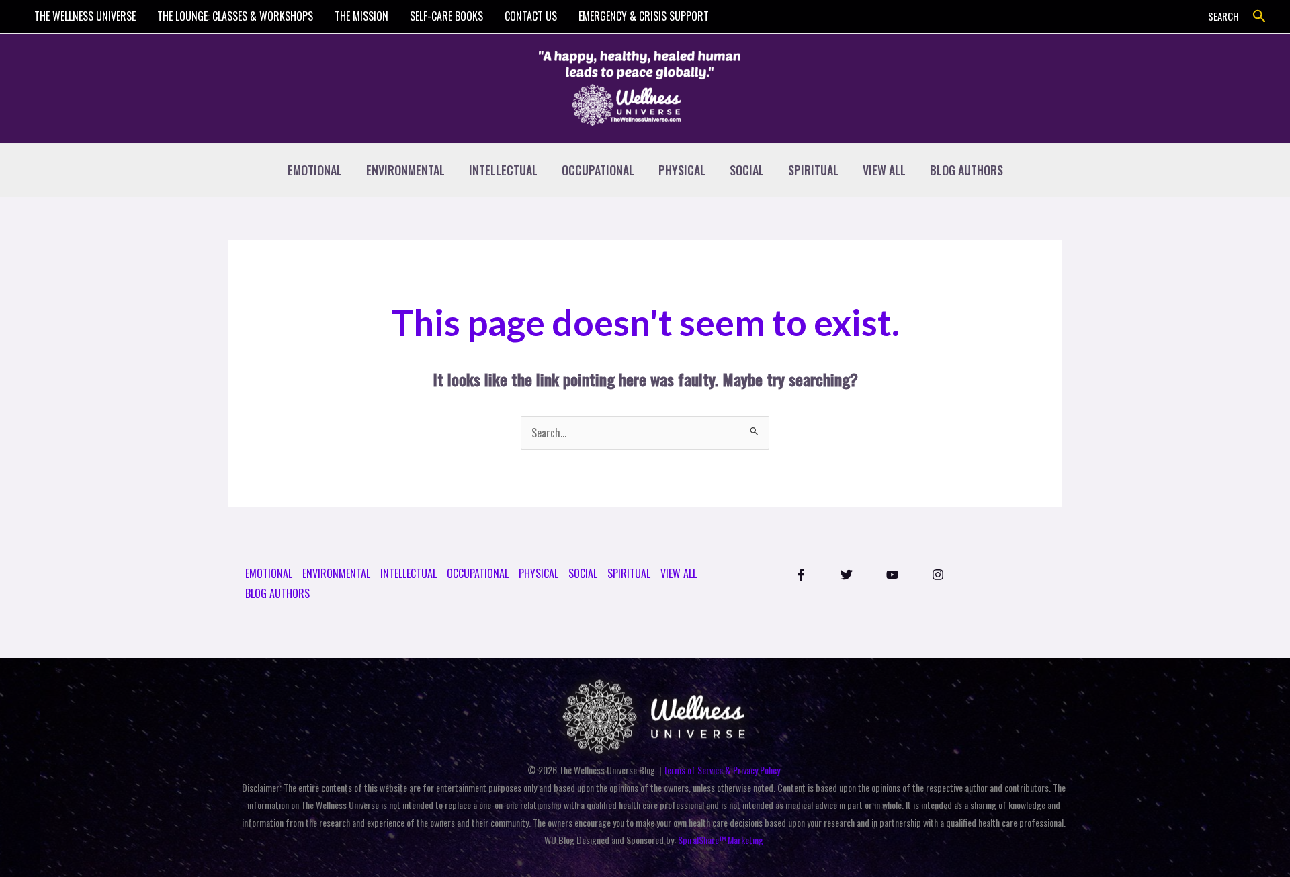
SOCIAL (747, 170)
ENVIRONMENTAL (405, 170)
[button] (1259, 16)
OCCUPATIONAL (598, 170)
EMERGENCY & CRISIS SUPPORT (643, 16)
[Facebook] (801, 575)
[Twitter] (847, 575)
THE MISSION (361, 16)
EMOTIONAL (315, 170)
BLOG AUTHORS (966, 170)
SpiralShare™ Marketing (720, 840)
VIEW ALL (884, 170)
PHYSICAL (681, 170)
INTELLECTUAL (503, 170)
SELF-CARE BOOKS (446, 16)
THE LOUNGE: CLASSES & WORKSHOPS (235, 16)
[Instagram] (938, 575)
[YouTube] (892, 575)
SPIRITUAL (813, 170)
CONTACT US (531, 16)
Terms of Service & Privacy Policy (721, 770)
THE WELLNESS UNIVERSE (85, 16)
